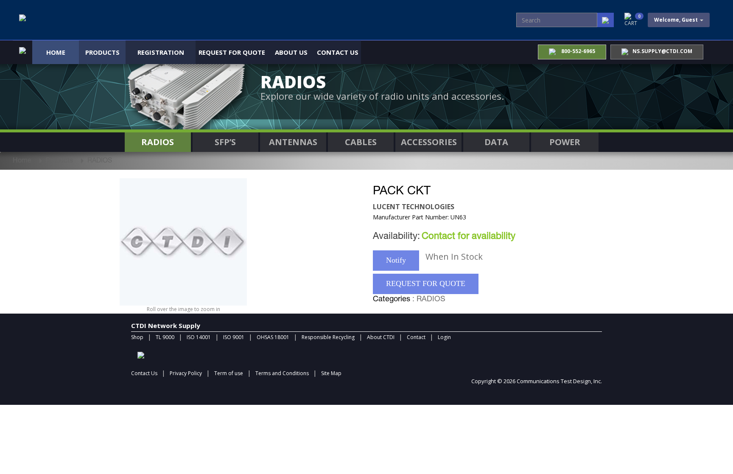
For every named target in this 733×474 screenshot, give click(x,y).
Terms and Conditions (282, 373)
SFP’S (225, 142)
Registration (160, 52)
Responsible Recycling (328, 337)
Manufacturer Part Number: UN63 (419, 217)
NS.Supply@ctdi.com (662, 51)
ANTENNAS (293, 142)
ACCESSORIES (429, 142)
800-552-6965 (577, 51)
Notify (396, 260)
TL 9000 (165, 337)
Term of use (228, 373)
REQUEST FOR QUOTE (425, 283)
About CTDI (380, 337)
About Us (291, 52)
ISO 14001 (199, 337)
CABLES (361, 142)
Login (444, 337)
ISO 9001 (233, 337)
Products (102, 52)
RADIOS (157, 142)
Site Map (331, 373)
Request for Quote (232, 52)
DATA (496, 142)
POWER (564, 142)
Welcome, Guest (676, 19)
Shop (137, 337)
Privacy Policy (186, 373)
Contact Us (337, 52)
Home (55, 52)
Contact (416, 337)
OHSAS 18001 (273, 337)
